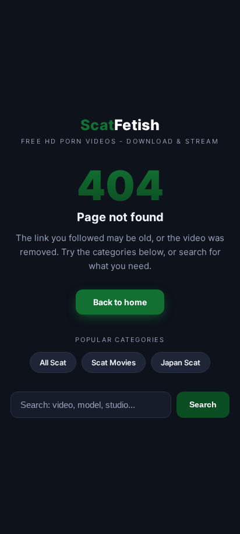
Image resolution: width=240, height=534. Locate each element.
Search (203, 404)
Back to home (120, 302)
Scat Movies (113, 362)
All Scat (53, 362)
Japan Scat (180, 362)
